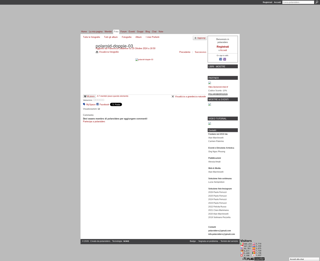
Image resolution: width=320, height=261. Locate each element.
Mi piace (91, 96)
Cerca (317, 2)
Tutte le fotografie (91, 37)
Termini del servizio (229, 241)
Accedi (277, 2)
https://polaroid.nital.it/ (218, 87)
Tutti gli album (111, 37)
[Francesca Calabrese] (88, 52)
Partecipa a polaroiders (94, 121)
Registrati (267, 2)
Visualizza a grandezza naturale (190, 96)
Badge (193, 241)
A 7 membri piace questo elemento (112, 96)
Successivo (200, 52)
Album (139, 37)
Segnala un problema (208, 241)
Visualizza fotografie (109, 52)
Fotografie (127, 37)
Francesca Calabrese (118, 48)
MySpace (91, 104)
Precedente (184, 52)
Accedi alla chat (297, 259)
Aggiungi (201, 38)
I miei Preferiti (152, 37)
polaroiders (105, 241)
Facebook (104, 104)
